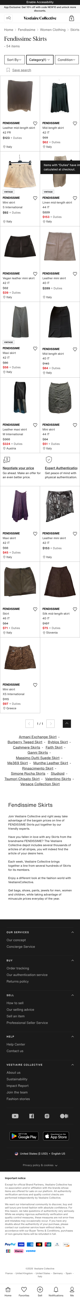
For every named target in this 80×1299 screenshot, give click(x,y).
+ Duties (16, 138)
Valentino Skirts (58, 778)
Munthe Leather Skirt (50, 763)
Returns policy (18, 981)
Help (10, 1037)
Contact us (15, 1050)
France (9, 1273)
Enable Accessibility (40, 2)
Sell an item (16, 1016)
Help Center (16, 1044)
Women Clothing (53, 29)
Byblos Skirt (58, 742)
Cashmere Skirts (26, 747)
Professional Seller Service (27, 1022)
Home (8, 29)
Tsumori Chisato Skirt (22, 778)
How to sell (15, 1002)
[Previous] (29, 724)
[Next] (50, 724)
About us (14, 1072)
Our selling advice (20, 1009)
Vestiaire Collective (25, 1065)
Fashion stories (18, 1098)
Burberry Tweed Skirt (25, 742)
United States (43, 1273)
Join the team (17, 1092)
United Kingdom (24, 1273)
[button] (71, 18)
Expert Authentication (62, 467)
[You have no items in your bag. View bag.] (71, 18)
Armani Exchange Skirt (38, 737)
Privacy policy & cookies (38, 1165)
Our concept (16, 939)
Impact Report (18, 1085)
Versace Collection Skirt (40, 784)
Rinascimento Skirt (37, 768)
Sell (10, 995)
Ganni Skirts (37, 752)
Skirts (74, 29)
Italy (40, 1276)
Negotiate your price (18, 467)
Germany (58, 1273)
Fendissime (26, 29)
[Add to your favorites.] (35, 123)
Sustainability (17, 1079)
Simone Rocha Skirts (28, 773)
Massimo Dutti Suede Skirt (37, 758)
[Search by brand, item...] (8, 18)
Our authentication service (27, 974)
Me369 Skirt (17, 763)
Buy (10, 960)
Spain (69, 1273)
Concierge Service (21, 946)
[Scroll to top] (67, 724)
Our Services (18, 932)
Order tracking (18, 968)
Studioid (58, 773)
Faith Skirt (54, 747)
